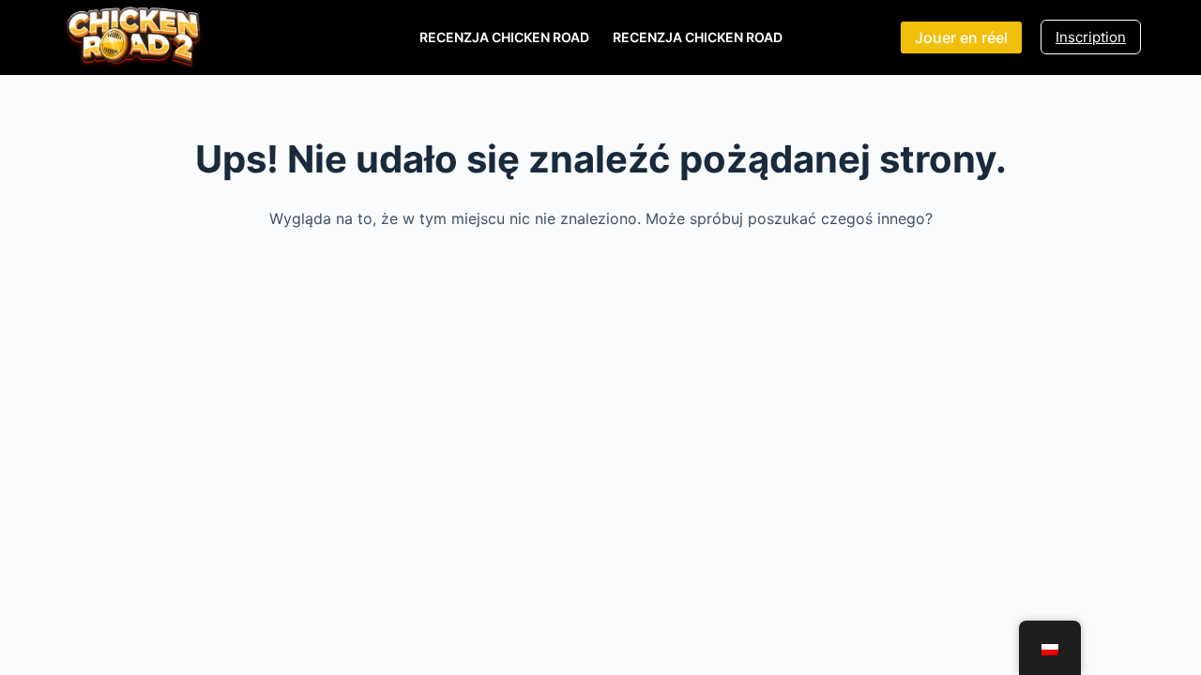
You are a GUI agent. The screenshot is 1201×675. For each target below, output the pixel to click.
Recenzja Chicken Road (504, 37)
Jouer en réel (961, 37)
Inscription (1091, 37)
